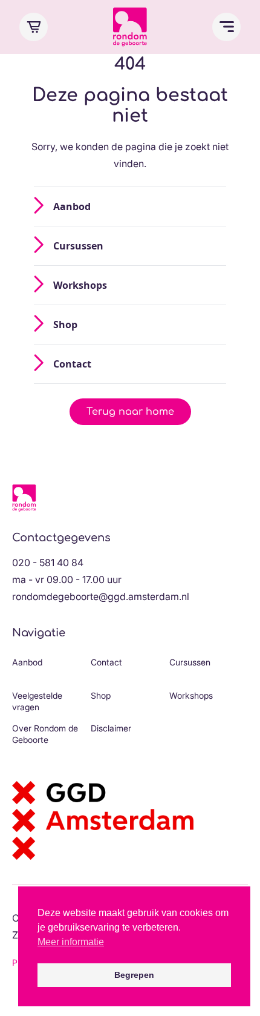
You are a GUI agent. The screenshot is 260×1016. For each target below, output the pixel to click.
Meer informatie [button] (70, 942)
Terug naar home (130, 411)
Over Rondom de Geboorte (45, 734)
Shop (65, 324)
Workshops (80, 285)
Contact (72, 364)
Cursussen (78, 245)
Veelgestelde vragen (37, 701)
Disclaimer (111, 728)
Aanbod (72, 206)
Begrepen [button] (134, 975)
